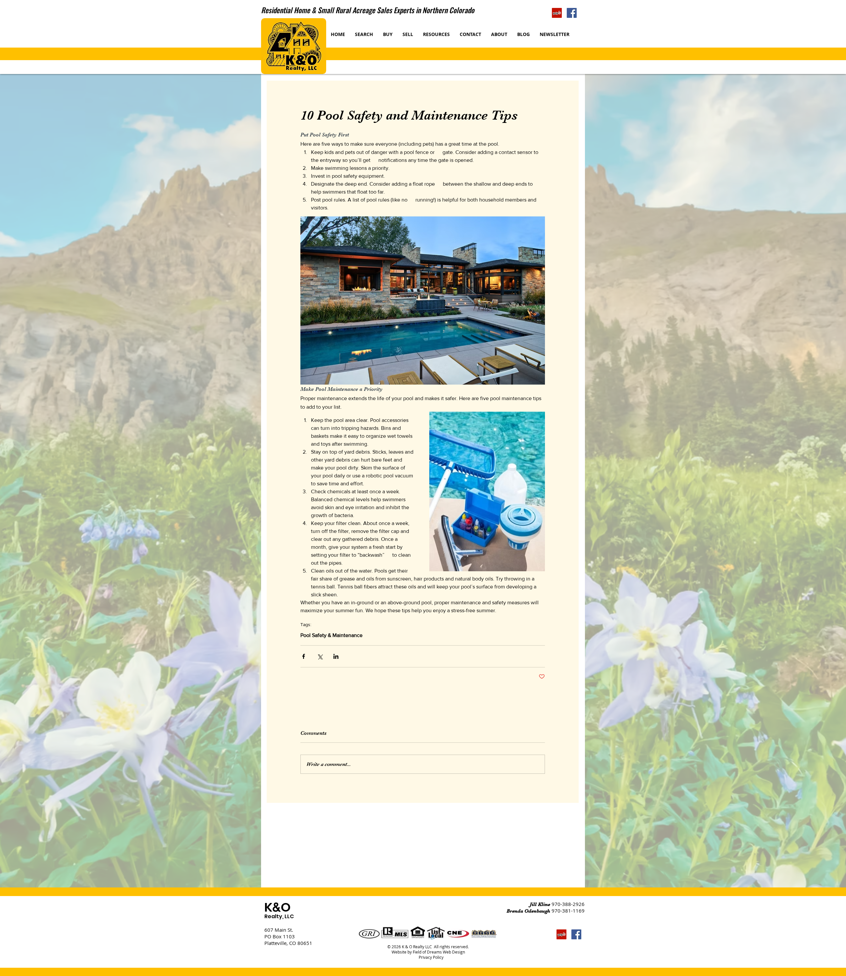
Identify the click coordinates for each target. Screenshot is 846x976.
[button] (408, 34)
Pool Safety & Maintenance (331, 635)
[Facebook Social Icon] (572, 13)
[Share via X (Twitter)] (320, 656)
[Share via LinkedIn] (336, 656)
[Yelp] (557, 13)
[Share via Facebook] (303, 656)
